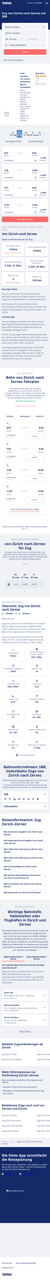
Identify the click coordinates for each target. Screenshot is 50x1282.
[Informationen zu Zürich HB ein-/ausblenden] (44, 995)
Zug (12, 1141)
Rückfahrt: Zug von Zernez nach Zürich (20, 1087)
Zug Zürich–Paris (9, 1054)
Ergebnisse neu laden (23, 406)
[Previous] (8, 576)
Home (4, 1141)
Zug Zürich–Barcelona (11, 1120)
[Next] (44, 134)
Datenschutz (7, 1267)
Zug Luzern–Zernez (10, 1131)
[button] (14, 39)
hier (26, 529)
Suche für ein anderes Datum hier (25, 511)
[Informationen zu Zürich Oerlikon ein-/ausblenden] (44, 1020)
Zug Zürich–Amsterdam (12, 1125)
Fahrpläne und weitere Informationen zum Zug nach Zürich (23, 1092)
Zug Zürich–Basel (9, 1115)
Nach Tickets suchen (13, 253)
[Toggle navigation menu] (46, 3)
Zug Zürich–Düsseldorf (12, 1059)
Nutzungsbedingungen (26, 1263)
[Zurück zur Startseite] (6, 3)
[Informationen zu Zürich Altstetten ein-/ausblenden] (44, 1007)
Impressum (7, 1263)
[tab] (13, 141)
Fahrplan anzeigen (13, 282)
